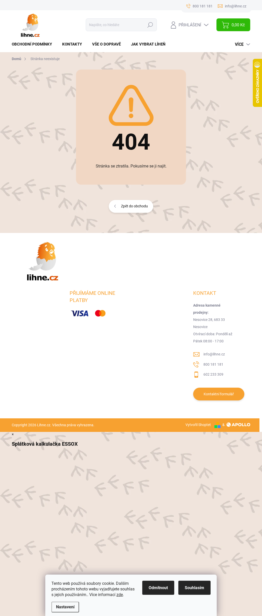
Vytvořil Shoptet (198, 425)
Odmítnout (158, 587)
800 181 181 (213, 364)
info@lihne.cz (214, 354)
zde (119, 594)
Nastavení (65, 606)
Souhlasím (194, 587)
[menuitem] (34, 44)
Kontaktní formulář (219, 394)
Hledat (150, 25)
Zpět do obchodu (134, 206)
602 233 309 (213, 374)
